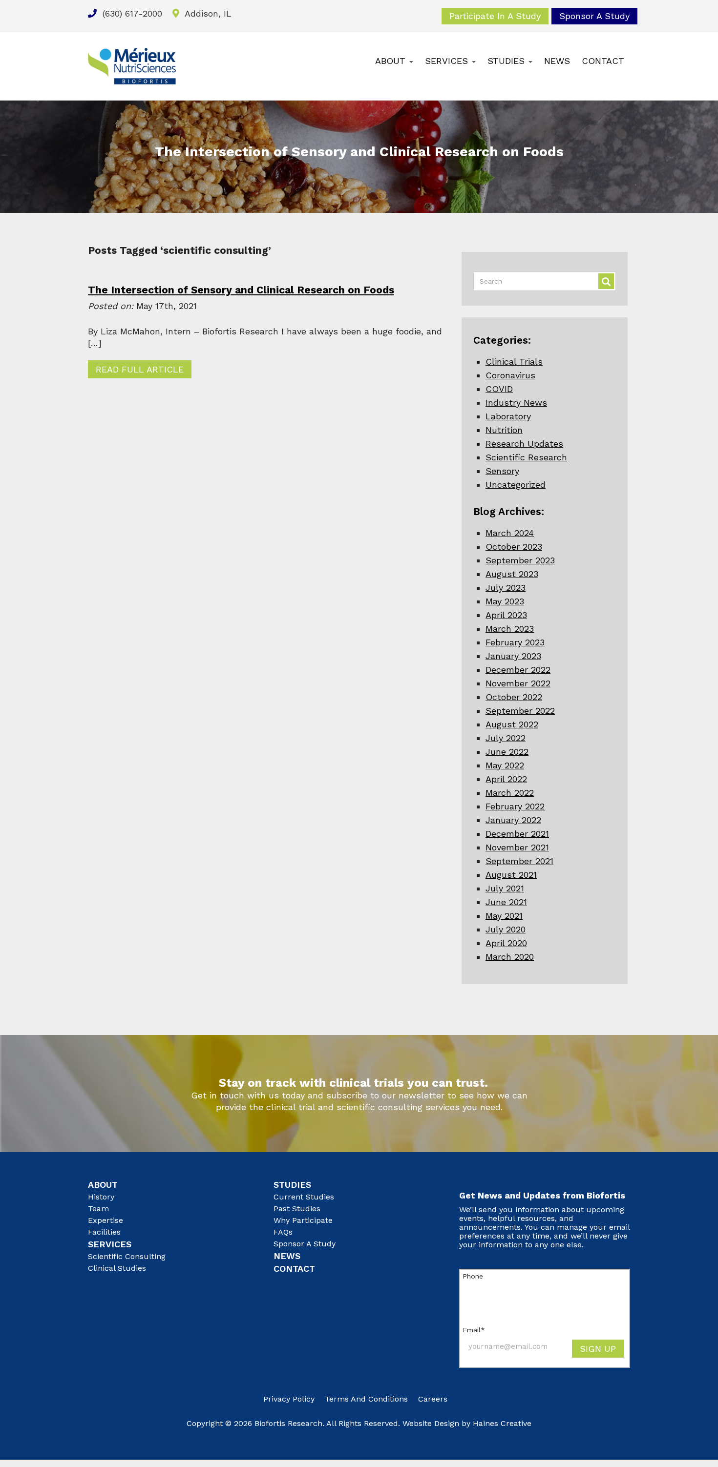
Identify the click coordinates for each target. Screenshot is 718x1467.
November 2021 (517, 847)
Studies (507, 61)
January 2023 (513, 656)
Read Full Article (140, 369)
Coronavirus (510, 375)
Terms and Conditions (366, 1399)
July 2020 (506, 929)
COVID (499, 389)
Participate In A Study (495, 16)
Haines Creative (502, 1423)
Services (448, 61)
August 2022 (512, 724)
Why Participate (303, 1220)
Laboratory (508, 416)
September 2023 (520, 560)
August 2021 (511, 874)
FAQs (283, 1232)
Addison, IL (207, 13)
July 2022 (506, 738)
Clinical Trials (514, 361)
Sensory (502, 471)
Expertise (105, 1220)
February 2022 (515, 806)
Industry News (516, 402)
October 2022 (514, 697)
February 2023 (515, 642)
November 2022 (518, 683)
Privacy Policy (289, 1399)
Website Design (430, 1423)
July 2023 (506, 587)
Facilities (104, 1232)
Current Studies (304, 1196)
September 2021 (519, 861)
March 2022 (510, 792)
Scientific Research (526, 457)
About (391, 61)
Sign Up (598, 1348)
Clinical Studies (117, 1268)
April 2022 (506, 779)
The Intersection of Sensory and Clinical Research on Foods (241, 290)
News (557, 61)
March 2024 (510, 533)
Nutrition (504, 430)
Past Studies (297, 1208)
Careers (432, 1399)
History (101, 1196)
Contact (603, 61)
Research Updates (524, 443)
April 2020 (506, 943)
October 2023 (514, 546)
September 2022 (520, 710)
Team (98, 1208)
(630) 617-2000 (131, 13)
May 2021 (504, 915)
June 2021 (506, 902)
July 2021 (505, 888)
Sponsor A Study (594, 16)
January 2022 (513, 820)
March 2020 (510, 956)
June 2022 (507, 751)
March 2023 (510, 628)
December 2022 (518, 669)
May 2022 (505, 765)
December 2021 (517, 833)
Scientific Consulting (127, 1256)
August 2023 (512, 574)
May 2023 (505, 601)
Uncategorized (516, 484)
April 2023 (506, 615)
